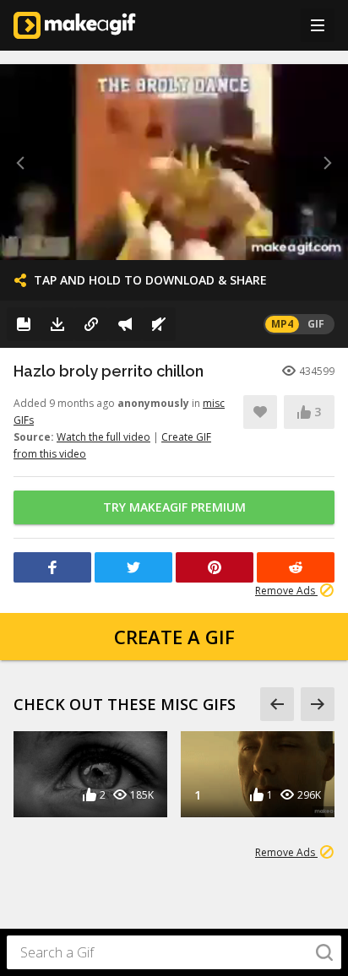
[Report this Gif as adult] (125, 324)
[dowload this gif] (57, 324)
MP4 (282, 324)
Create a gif (174, 636)
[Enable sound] (159, 324)
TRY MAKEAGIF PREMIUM (174, 507)
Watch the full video (103, 437)
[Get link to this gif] (91, 324)
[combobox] (174, 952)
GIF (315, 324)
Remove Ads (286, 590)
